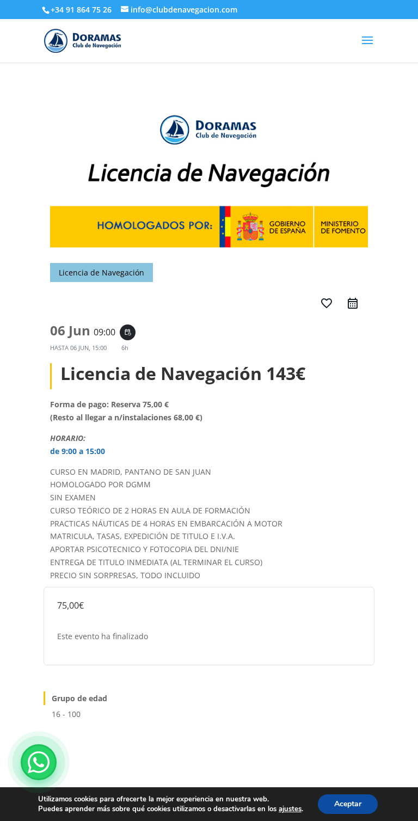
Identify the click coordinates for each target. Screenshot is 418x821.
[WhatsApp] (39, 762)
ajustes (290, 809)
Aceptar (347, 804)
